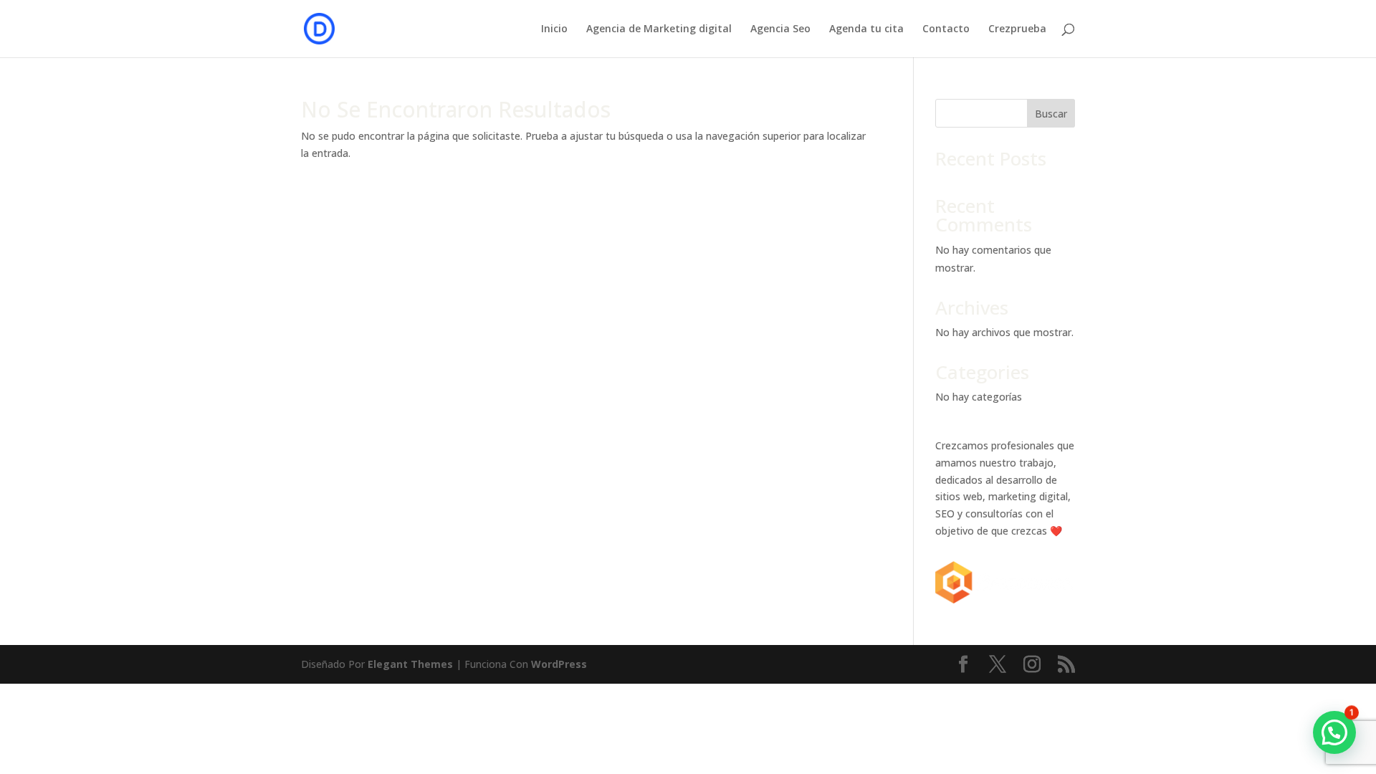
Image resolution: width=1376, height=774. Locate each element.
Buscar (1051, 113)
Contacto (946, 29)
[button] (1334, 732)
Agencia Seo (780, 29)
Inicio (554, 29)
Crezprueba (1017, 29)
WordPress (559, 664)
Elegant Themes (410, 664)
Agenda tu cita (866, 29)
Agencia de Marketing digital (659, 29)
